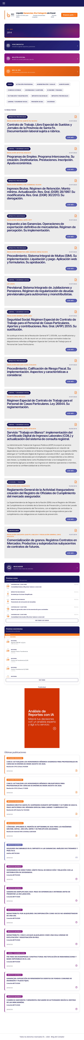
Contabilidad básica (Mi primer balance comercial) (26, 587)
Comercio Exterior (14, 90)
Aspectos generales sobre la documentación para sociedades (29, 609)
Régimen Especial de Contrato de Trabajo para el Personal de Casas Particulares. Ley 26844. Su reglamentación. (39, 404)
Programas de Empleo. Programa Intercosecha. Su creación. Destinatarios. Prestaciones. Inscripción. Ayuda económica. (40, 160)
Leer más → (71, 137)
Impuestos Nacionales (40, 96)
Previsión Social (37, 101)
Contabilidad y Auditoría (34, 90)
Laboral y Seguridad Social (17, 101)
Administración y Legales (46, 84)
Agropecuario (64, 84)
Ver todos (42, 680)
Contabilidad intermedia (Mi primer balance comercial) (27, 617)
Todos (10, 84)
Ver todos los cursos (42, 620)
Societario (51, 101)
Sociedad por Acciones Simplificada (21, 594)
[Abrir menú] (3, 3)
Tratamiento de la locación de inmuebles (23, 602)
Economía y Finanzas (54, 90)
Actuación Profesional (24, 84)
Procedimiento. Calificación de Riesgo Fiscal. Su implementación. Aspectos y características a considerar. (39, 372)
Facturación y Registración (18, 96)
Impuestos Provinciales (60, 96)
